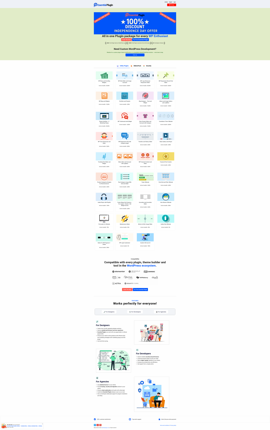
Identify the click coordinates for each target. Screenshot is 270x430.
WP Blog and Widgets (104, 101)
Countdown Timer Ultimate (166, 121)
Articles (166, 2)
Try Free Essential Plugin (140, 39)
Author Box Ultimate (166, 224)
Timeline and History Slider (145, 141)
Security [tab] (148, 66)
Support (170, 2)
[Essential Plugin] (103, 4)
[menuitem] (171, 5)
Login (174, 2)
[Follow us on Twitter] (95, 425)
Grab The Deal (126, 39)
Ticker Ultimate (145, 182)
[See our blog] (100, 425)
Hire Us (135, 55)
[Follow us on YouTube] (98, 425)
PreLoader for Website (104, 224)
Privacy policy (173, 425)
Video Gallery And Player (166, 141)
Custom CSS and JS (145, 243)
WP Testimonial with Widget (125, 121)
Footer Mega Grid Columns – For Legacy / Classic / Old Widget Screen (124, 204)
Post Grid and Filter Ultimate (166, 182)
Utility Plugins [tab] (124, 66)
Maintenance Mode (125, 224)
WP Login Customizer (124, 243)
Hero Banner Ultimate (165, 202)
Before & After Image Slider (145, 224)
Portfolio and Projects (124, 101)
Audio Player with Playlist (104, 202)
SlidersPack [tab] (137, 66)
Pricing (172, 5)
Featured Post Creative (166, 162)
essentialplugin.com (105, 427)
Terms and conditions (164, 425)
